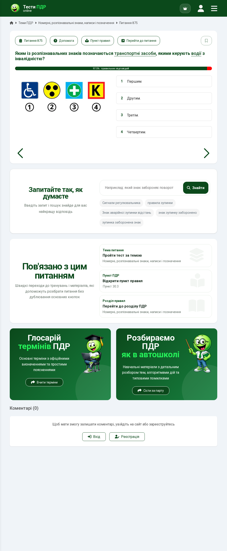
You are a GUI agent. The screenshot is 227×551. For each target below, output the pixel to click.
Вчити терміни (47, 382)
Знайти (198, 188)
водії (196, 53)
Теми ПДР (25, 23)
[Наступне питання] (207, 153)
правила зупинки (160, 203)
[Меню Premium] (185, 8)
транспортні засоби (135, 53)
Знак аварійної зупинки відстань (126, 213)
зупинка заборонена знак (121, 222)
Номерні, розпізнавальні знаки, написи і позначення (76, 23)
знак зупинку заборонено (178, 213)
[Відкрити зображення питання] (63, 96)
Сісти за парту (153, 390)
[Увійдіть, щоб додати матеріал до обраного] (206, 40)
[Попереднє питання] (20, 153)
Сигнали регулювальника (121, 203)
